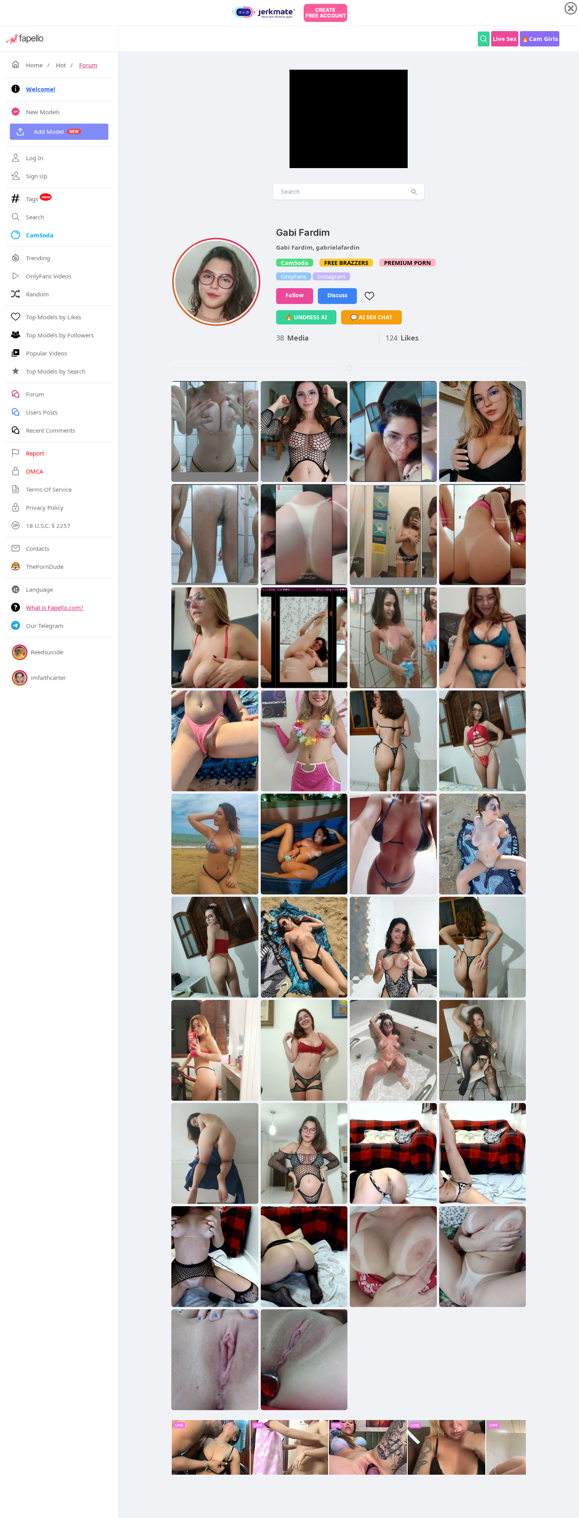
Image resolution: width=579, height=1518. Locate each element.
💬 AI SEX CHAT (371, 317)
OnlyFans (293, 276)
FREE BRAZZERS (346, 263)
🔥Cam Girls (539, 39)
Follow (295, 295)
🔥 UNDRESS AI (306, 317)
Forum (88, 65)
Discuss (337, 295)
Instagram (331, 276)
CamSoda (294, 263)
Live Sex (505, 39)
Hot (61, 65)
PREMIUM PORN (407, 263)
